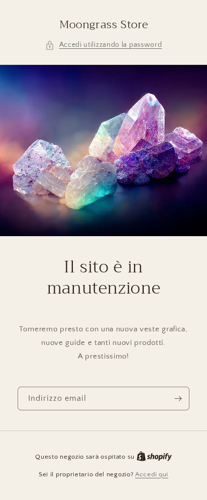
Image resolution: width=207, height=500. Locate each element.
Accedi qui (151, 474)
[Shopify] (154, 456)
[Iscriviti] (178, 398)
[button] (103, 45)
